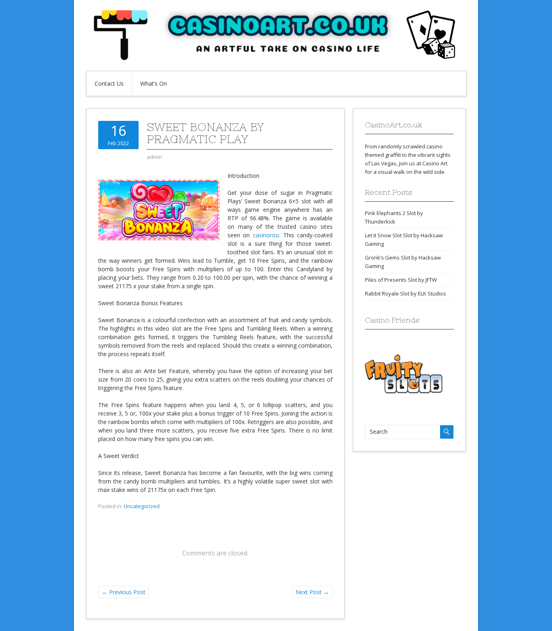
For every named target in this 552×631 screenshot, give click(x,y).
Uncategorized (142, 506)
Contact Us (109, 83)
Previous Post (123, 592)
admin (154, 156)
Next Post (312, 592)
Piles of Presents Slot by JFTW (401, 279)
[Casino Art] (276, 58)
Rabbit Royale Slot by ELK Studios (405, 293)
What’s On (153, 83)
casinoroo (266, 235)
